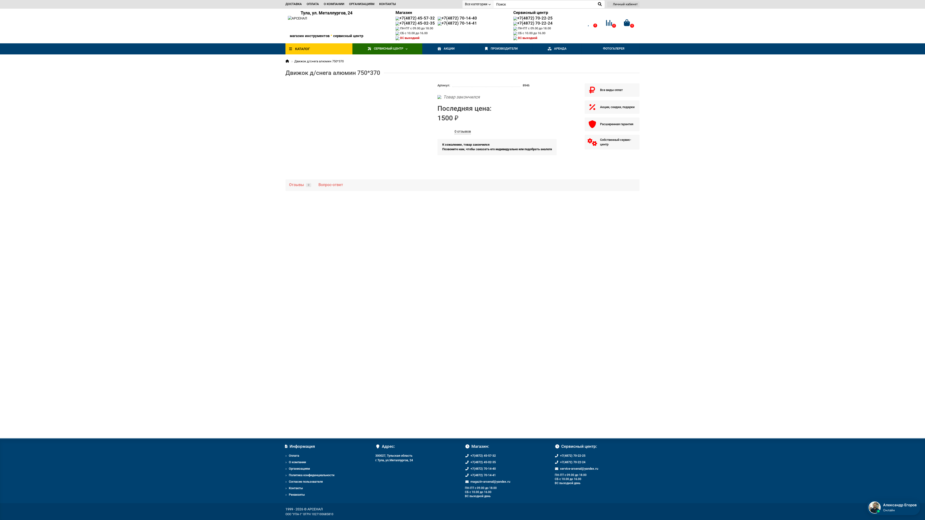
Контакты (296, 488)
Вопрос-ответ (330, 184)
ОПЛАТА (313, 4)
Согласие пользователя (306, 481)
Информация (302, 446)
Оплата (294, 455)
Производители (504, 48)
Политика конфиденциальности (311, 475)
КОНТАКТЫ (387, 4)
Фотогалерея (613, 48)
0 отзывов (463, 131)
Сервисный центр (388, 48)
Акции (449, 48)
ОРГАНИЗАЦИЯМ (361, 4)
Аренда (560, 48)
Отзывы (299, 184)
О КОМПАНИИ (334, 4)
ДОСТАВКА (293, 4)
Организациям (299, 468)
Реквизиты (297, 494)
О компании (297, 462)
